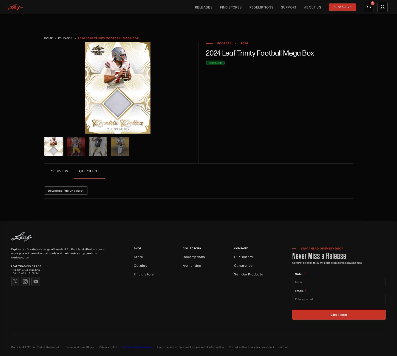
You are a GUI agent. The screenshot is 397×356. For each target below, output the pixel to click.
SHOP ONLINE (342, 7)
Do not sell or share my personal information (259, 346)
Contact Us (243, 265)
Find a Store (144, 274)
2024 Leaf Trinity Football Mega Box (108, 38)
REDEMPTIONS (262, 7)
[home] (15, 7)
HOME (48, 38)
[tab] (59, 171)
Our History (243, 256)
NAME (300, 273)
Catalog (141, 265)
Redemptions (194, 256)
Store (138, 256)
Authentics (192, 265)
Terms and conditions (79, 346)
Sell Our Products (248, 274)
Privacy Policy (108, 346)
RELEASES (204, 7)
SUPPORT (289, 7)
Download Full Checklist (66, 190)
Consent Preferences (137, 347)
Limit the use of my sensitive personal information (190, 346)
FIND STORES (231, 7)
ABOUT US (312, 7)
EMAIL (300, 290)
